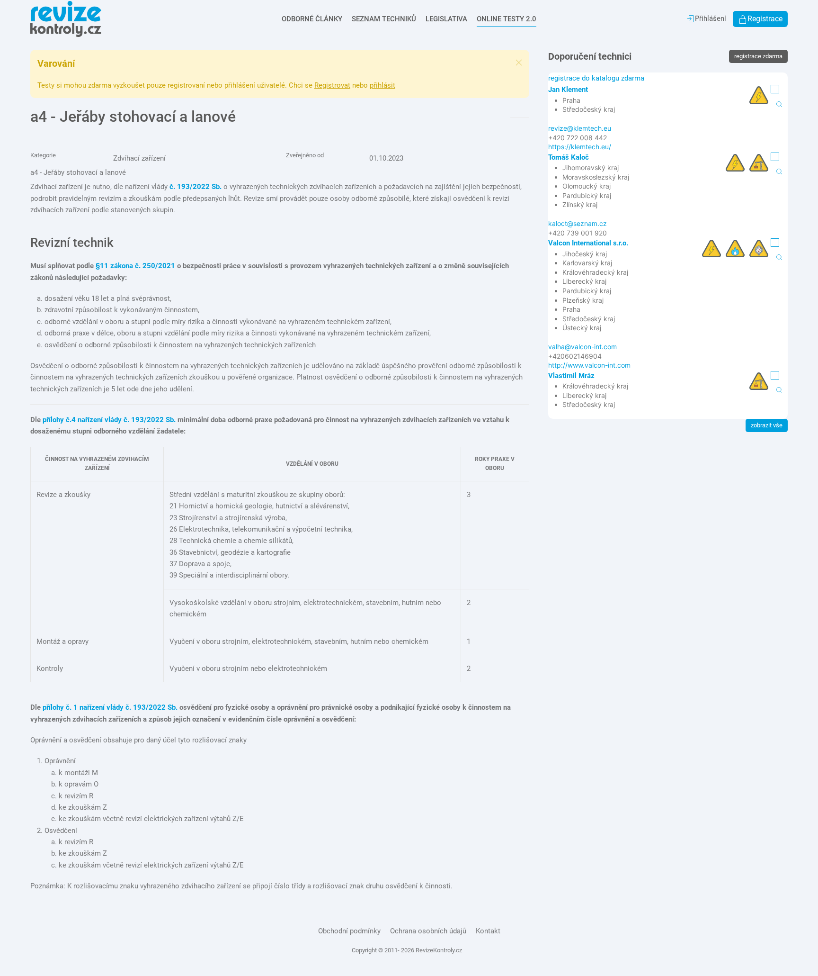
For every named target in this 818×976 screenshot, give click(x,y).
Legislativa (446, 19)
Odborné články (312, 19)
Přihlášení (710, 18)
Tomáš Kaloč (568, 157)
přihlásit (382, 85)
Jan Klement (568, 89)
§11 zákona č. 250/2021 (135, 266)
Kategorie (43, 155)
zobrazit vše (766, 425)
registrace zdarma (758, 56)
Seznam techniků (384, 19)
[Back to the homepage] (65, 19)
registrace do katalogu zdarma (596, 78)
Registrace (764, 18)
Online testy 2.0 (506, 19)
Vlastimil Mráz (571, 375)
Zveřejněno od (305, 155)
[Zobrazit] (779, 104)
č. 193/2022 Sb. (195, 186)
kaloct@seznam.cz (577, 223)
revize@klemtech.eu (579, 128)
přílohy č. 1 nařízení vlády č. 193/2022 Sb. (110, 707)
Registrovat (332, 85)
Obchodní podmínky (349, 931)
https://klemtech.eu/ (579, 147)
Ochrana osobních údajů (428, 931)
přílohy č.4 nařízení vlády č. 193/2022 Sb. (109, 420)
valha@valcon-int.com (582, 347)
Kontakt (488, 931)
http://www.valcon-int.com (589, 365)
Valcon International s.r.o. (588, 243)
